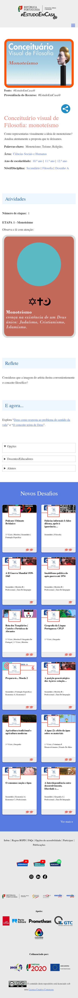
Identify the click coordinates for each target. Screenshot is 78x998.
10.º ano (37, 161)
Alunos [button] (11, 468)
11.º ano (50, 161)
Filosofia (47, 168)
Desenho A (62, 168)
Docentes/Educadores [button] (20, 459)
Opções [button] (11, 446)
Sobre (7, 840)
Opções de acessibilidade (48, 840)
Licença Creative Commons (41, 989)
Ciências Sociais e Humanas (30, 154)
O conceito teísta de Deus (28, 425)
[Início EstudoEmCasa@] (37, 8)
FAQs (30, 840)
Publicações (39, 844)
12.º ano (62, 161)
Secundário (33, 168)
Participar (68, 840)
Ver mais (66, 821)
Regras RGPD (19, 840)
